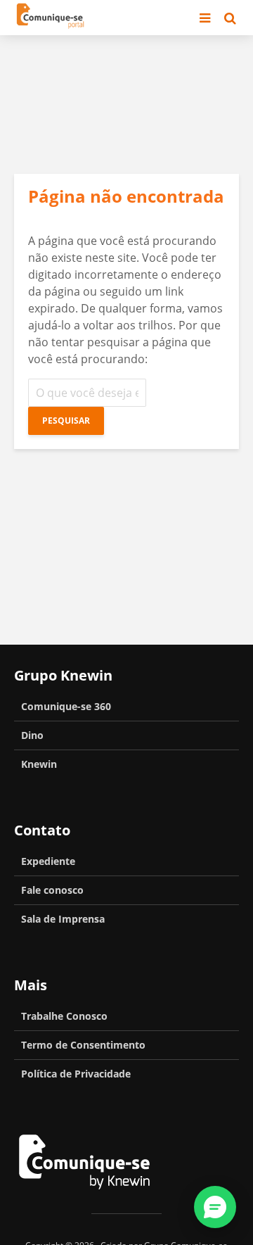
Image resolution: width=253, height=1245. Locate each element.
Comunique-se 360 (66, 706)
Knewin (39, 764)
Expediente (48, 861)
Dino (32, 735)
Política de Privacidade (76, 1073)
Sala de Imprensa (63, 918)
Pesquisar (66, 420)
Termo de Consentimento (83, 1044)
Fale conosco (52, 890)
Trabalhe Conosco (64, 1016)
